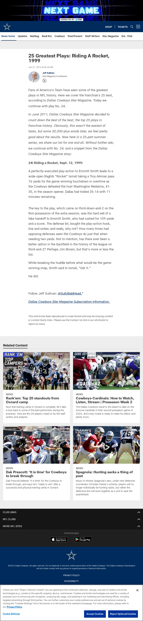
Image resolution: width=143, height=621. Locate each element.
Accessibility (71, 581)
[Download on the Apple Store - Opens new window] (59, 540)
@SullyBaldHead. (70, 293)
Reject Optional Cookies (123, 613)
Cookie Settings (11, 613)
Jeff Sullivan (48, 73)
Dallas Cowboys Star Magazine (50, 302)
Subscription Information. (91, 302)
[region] (71, 603)
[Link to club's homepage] (7, 25)
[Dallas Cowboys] (71, 556)
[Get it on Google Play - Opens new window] (83, 541)
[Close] (137, 590)
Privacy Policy (71, 575)
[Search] (131, 26)
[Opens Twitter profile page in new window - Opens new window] (44, 81)
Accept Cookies (94, 613)
